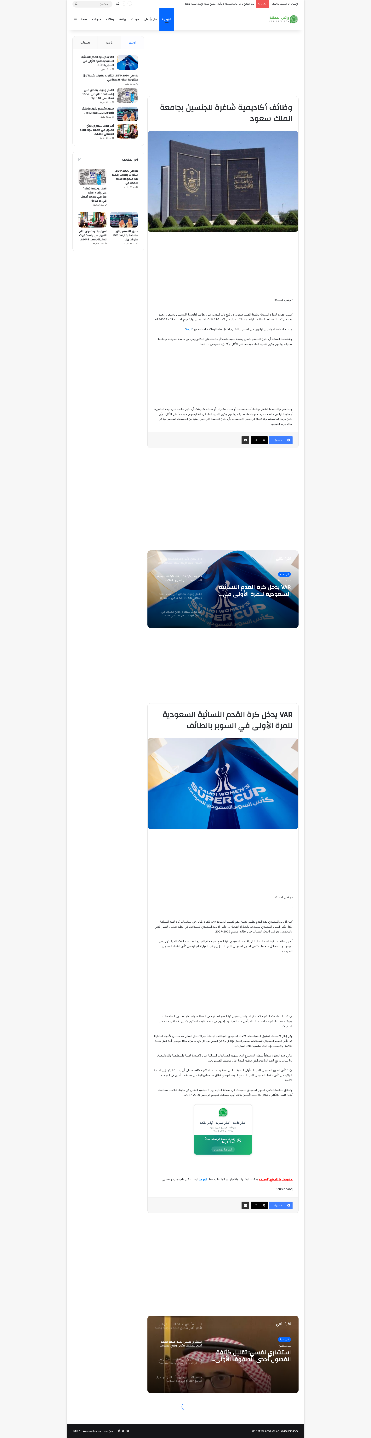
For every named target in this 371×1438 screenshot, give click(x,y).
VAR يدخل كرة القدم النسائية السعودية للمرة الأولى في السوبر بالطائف (97, 61)
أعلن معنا (108, 1431)
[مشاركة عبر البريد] (245, 440)
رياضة (122, 19)
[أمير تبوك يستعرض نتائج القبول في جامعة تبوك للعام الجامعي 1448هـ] (127, 131)
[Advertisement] (223, 63)
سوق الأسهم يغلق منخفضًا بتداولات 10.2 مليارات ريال (98, 110)
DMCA (76, 1431)
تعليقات (85, 42)
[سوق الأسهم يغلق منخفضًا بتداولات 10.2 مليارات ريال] (127, 114)
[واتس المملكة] (284, 19)
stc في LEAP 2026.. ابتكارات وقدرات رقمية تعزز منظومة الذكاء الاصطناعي (110, 77)
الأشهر (132, 42)
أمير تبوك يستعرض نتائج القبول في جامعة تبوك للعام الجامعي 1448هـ (97, 130)
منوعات (96, 19)
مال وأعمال (150, 19)
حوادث (135, 19)
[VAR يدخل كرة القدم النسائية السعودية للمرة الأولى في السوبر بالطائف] (127, 62)
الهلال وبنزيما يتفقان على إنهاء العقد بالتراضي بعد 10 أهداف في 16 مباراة (98, 94)
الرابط (189, 329)
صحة (84, 19)
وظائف (110, 19)
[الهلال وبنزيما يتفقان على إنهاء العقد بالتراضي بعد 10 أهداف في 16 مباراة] (127, 95)
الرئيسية (166, 19)
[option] (223, 589)
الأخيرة (109, 42)
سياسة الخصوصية (92, 1431)
